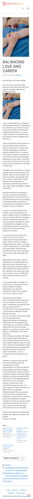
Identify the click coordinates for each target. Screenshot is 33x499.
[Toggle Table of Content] (22, 458)
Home (8, 490)
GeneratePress (25, 496)
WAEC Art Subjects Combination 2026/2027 (8, 446)
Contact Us (23, 490)
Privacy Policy (20, 493)
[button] (23, 8)
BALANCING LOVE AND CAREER (16, 468)
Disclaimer (11, 493)
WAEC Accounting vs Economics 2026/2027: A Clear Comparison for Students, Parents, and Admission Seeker (23, 433)
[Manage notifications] (28, 495)
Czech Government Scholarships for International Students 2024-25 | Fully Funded (15, 478)
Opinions (8, 465)
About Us (15, 490)
